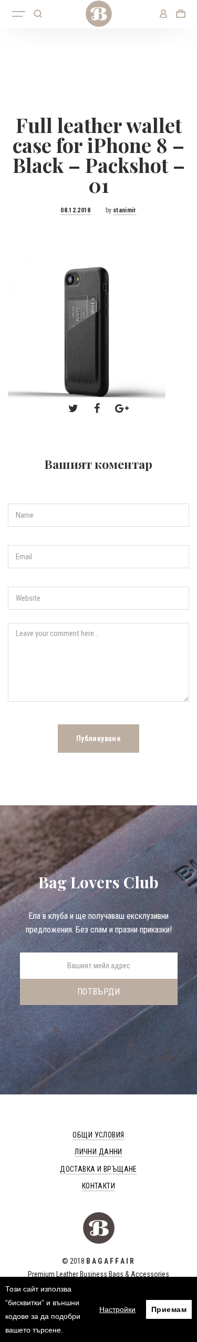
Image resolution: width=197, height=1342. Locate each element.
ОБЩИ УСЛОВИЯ (98, 1135)
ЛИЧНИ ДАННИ (98, 1152)
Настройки (117, 1309)
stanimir (125, 210)
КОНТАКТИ (98, 1186)
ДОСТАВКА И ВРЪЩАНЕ (98, 1169)
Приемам (168, 1309)
